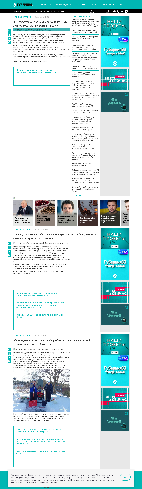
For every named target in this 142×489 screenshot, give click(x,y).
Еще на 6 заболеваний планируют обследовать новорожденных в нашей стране (38, 430)
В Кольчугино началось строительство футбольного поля (85, 67)
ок (125, 477)
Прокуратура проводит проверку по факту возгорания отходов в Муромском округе (36, 71)
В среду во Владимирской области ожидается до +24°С (39, 316)
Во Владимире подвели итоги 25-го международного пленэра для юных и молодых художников (85, 172)
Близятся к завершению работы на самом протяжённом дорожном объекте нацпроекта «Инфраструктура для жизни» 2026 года (85, 58)
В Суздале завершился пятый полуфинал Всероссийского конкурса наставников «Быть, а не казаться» (85, 156)
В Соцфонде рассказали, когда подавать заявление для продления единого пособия (84, 47)
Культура (38, 11)
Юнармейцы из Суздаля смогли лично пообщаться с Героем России (85, 189)
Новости (46, 5)
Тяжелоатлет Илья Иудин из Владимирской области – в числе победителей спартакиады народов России (85, 97)
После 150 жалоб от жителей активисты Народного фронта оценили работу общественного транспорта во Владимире (85, 137)
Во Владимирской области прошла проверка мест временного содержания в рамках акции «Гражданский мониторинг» (40, 305)
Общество (29, 11)
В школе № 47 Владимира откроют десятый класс (82, 165)
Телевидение (63, 5)
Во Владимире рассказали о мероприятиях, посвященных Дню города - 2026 (37, 294)
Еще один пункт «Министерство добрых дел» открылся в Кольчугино (85, 39)
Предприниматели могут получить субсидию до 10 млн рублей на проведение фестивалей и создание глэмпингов (84, 85)
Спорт (46, 11)
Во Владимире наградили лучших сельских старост (82, 129)
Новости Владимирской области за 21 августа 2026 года (85, 112)
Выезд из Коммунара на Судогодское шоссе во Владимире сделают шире (83, 147)
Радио (94, 5)
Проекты (81, 5)
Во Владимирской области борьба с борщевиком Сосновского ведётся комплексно (85, 181)
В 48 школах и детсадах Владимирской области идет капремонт (83, 75)
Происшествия (57, 11)
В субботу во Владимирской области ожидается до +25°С (83, 105)
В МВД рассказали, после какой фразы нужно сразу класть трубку (85, 31)
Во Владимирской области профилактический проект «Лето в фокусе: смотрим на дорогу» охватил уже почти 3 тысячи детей (85, 23)
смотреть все (76, 195)
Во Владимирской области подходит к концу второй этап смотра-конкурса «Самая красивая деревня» (84, 120)
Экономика (18, 11)
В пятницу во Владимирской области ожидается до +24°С (40, 452)
